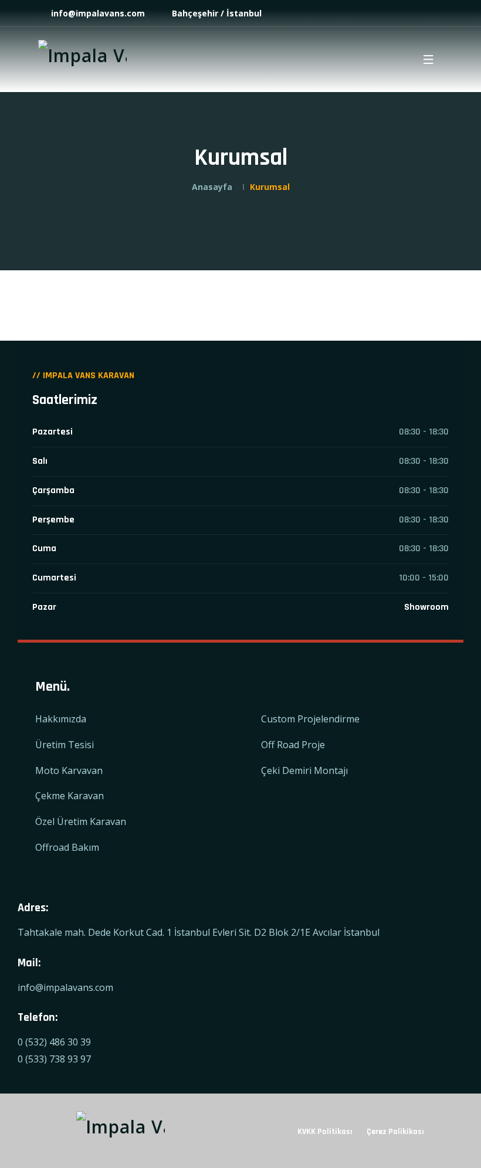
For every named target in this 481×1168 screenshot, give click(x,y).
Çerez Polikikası (395, 1131)
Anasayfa (212, 186)
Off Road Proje (293, 744)
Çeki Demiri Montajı (304, 770)
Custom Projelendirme (310, 718)
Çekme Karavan (69, 795)
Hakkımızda (60, 718)
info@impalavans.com (97, 13)
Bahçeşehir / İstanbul (216, 13)
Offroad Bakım (67, 847)
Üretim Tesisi (64, 744)
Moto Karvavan (69, 770)
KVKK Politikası (325, 1131)
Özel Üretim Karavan (80, 821)
